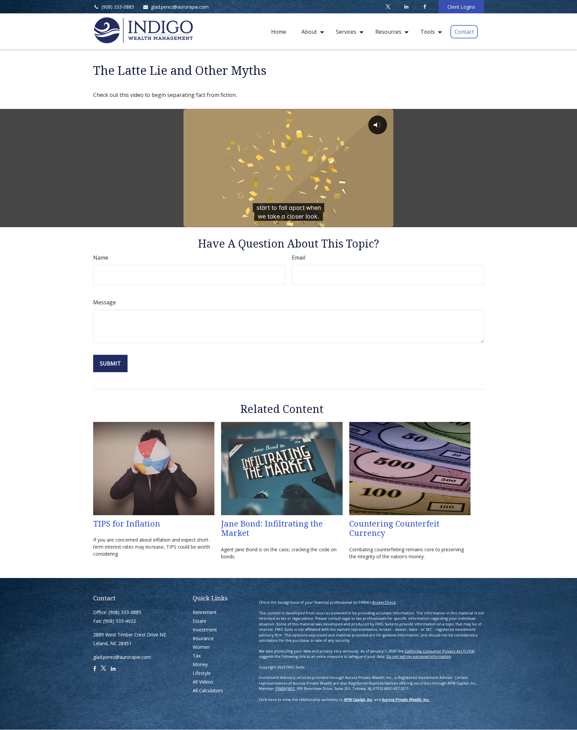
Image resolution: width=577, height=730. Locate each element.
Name (100, 257)
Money (200, 664)
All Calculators (208, 690)
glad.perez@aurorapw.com (180, 7)
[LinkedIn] (406, 6)
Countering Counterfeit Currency (394, 528)
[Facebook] (424, 6)
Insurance (203, 638)
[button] (278, 31)
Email (298, 257)
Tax (197, 655)
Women (201, 647)
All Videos (203, 682)
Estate (199, 621)
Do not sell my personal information (418, 656)
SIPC (291, 688)
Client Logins (461, 7)
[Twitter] (387, 6)
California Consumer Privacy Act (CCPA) (439, 650)
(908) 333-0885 (118, 7)
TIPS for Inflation (126, 523)
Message (104, 302)
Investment (205, 629)
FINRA (280, 688)
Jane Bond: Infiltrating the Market (272, 528)
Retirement (205, 612)
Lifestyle (202, 673)
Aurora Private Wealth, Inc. (406, 699)
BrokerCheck (384, 602)
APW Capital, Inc (358, 699)
